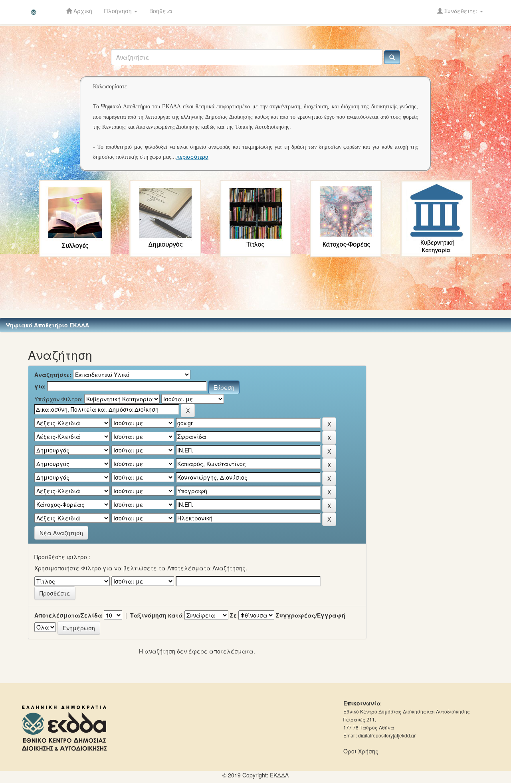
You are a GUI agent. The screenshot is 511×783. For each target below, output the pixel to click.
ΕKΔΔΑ (279, 775)
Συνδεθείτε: (461, 11)
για (39, 386)
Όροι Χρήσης (360, 751)
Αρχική (82, 11)
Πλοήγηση (118, 11)
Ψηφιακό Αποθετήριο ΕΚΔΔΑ (47, 325)
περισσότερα (192, 156)
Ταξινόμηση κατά (156, 615)
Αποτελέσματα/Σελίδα (68, 615)
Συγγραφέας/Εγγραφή (310, 615)
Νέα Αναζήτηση (61, 533)
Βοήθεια (160, 11)
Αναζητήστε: (52, 375)
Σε (233, 615)
